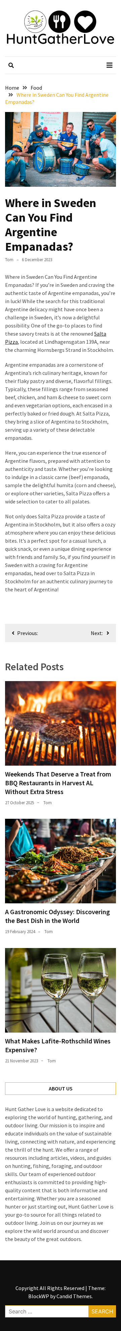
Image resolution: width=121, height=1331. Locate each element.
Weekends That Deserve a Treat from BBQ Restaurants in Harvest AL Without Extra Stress (58, 783)
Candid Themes (74, 1296)
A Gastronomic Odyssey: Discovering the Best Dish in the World (57, 916)
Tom (9, 260)
